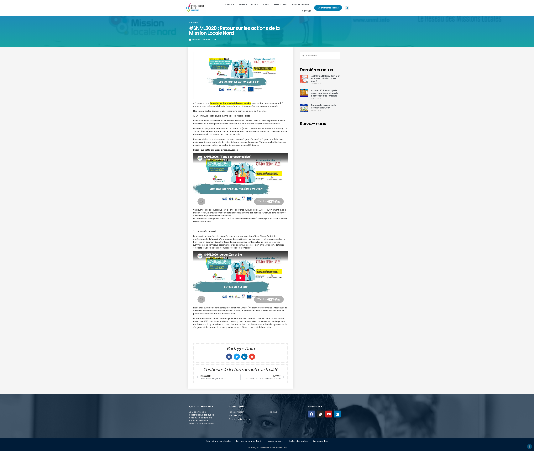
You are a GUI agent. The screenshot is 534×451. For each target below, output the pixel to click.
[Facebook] (311, 414)
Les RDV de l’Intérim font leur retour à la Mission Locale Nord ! (325, 79)
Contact (306, 11)
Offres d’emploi (280, 4)
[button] (347, 8)
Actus (266, 4)
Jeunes (241, 4)
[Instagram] (320, 414)
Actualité (193, 22)
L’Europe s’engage (300, 4)
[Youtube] (328, 414)
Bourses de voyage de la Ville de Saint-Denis (323, 106)
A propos (229, 4)
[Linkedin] (337, 414)
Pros (253, 4)
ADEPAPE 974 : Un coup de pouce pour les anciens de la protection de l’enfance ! (324, 93)
